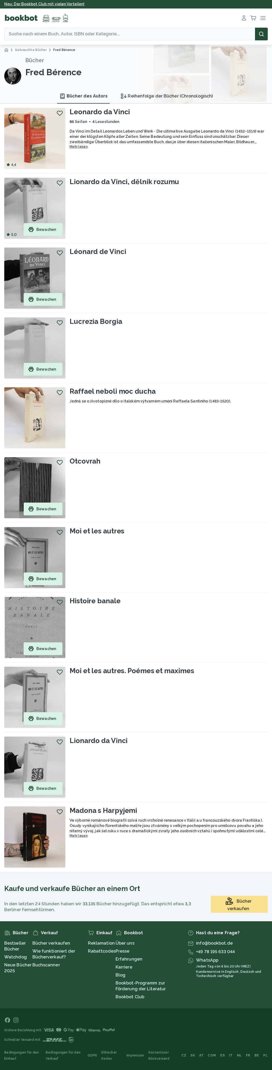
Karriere (124, 967)
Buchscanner (46, 964)
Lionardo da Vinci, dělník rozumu (124, 182)
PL (265, 1055)
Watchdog (15, 956)
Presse (123, 951)
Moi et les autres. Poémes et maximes (132, 671)
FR (248, 1055)
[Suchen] (261, 34)
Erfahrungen (129, 959)
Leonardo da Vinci (100, 112)
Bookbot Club (130, 996)
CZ (183, 1055)
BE (256, 1055)
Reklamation (101, 943)
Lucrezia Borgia (96, 321)
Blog (120, 975)
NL (239, 1055)
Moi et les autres (97, 531)
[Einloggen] (244, 18)
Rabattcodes (102, 951)
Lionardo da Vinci (99, 741)
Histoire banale (95, 601)
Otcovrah (85, 461)
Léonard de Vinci (98, 252)
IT (231, 1055)
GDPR (92, 1055)
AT (201, 1055)
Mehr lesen (79, 146)
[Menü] (263, 18)
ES (222, 1055)
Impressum (135, 1055)
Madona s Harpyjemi (103, 810)
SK (192, 1055)
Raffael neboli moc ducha (113, 391)
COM (212, 1055)
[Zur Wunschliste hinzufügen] (60, 113)
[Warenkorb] (253, 18)
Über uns (125, 943)
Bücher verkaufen (51, 943)
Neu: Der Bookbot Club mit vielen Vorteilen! (44, 4)
